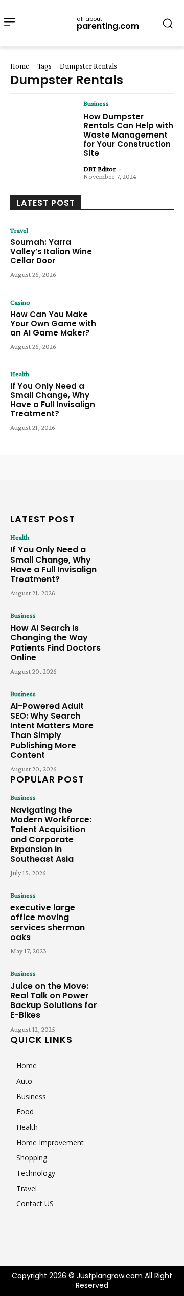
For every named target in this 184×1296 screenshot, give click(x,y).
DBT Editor (99, 169)
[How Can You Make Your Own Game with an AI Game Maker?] (141, 326)
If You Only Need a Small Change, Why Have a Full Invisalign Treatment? (52, 400)
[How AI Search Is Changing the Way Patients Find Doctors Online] (141, 638)
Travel (19, 230)
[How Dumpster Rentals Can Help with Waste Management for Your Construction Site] (43, 127)
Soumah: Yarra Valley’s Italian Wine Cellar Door (51, 251)
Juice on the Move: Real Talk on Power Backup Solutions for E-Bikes (53, 1000)
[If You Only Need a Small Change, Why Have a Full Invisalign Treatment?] (141, 398)
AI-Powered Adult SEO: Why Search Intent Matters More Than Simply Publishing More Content (52, 730)
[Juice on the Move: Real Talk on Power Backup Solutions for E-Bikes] (141, 996)
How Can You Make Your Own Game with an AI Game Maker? (53, 323)
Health (19, 373)
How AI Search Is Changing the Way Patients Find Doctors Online (55, 642)
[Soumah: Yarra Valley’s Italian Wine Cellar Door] (141, 254)
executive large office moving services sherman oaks (47, 922)
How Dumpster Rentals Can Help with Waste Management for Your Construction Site (128, 135)
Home (19, 66)
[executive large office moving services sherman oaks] (141, 917)
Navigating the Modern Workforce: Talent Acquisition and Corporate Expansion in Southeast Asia (50, 834)
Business (96, 103)
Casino (20, 302)
